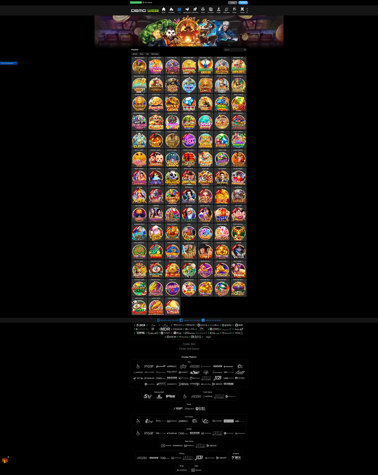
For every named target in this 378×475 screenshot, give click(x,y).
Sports (203, 12)
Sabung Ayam (187, 12)
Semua (135, 54)
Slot (179, 12)
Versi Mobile (148, 2)
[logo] (144, 10)
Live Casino (211, 12)
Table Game (226, 12)
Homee (163, 12)
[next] (247, 8)
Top (147, 54)
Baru (141, 54)
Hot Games (171, 12)
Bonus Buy (155, 54)
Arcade (219, 12)
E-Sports (242, 12)
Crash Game (195, 12)
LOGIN (233, 3)
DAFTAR (243, 3)
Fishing (234, 12)
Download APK (135, 2)
